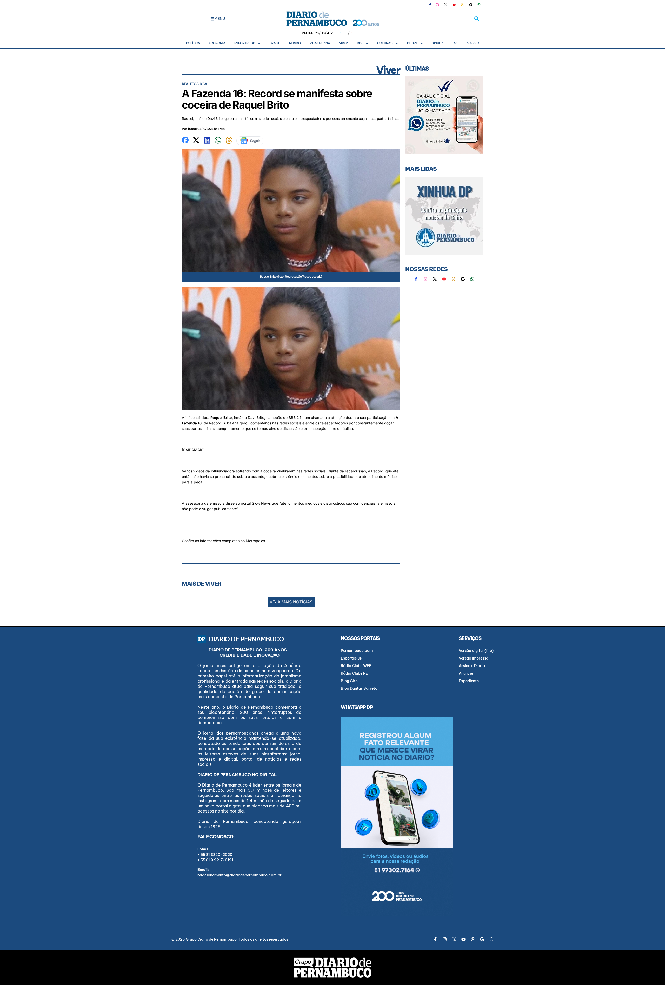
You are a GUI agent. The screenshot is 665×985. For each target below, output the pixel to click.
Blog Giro (349, 680)
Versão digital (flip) (476, 650)
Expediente (469, 680)
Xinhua (437, 43)
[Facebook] (432, 4)
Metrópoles (255, 540)
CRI (455, 43)
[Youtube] (454, 4)
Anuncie (466, 673)
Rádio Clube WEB (356, 665)
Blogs (412, 43)
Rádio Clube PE (354, 673)
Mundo (295, 43)
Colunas (384, 43)
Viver (343, 43)
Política (193, 43)
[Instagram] (437, 4)
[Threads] (462, 4)
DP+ (360, 43)
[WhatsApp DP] (479, 4)
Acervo (472, 43)
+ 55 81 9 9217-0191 (215, 860)
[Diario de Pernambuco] (332, 18)
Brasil (275, 43)
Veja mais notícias (291, 601)
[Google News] (470, 4)
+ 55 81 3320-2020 (214, 854)
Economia (217, 43)
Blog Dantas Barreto (359, 688)
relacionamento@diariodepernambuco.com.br (239, 875)
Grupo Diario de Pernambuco (211, 939)
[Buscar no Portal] (476, 18)
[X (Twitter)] (445, 4)
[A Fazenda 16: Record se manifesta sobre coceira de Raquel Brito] (185, 139)
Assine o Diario (472, 665)
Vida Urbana (320, 43)
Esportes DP (244, 43)
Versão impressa (473, 658)
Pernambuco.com (357, 650)
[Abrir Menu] (212, 18)
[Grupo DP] (332, 967)
